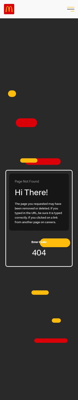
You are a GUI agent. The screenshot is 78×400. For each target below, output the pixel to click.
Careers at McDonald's (9, 9)
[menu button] (70, 9)
